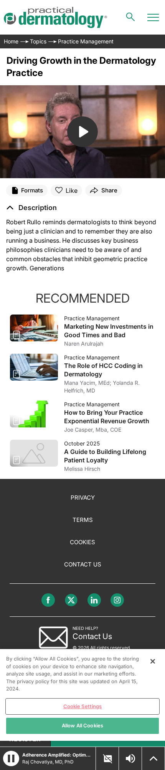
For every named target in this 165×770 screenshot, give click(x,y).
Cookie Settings (82, 706)
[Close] (152, 661)
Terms (83, 519)
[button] (31, 208)
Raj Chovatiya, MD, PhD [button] (48, 762)
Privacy (83, 497)
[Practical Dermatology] (55, 17)
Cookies (82, 542)
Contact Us (82, 564)
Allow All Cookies (82, 725)
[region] (82, 695)
